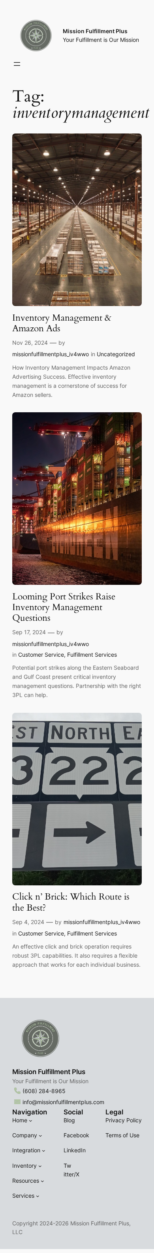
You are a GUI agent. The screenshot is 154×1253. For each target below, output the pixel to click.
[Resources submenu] (42, 1181)
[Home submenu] (30, 1120)
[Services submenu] (37, 1196)
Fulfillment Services (92, 654)
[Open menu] (17, 64)
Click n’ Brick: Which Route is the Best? (71, 902)
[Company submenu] (40, 1135)
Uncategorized (116, 354)
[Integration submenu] (43, 1150)
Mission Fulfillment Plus (95, 31)
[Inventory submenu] (40, 1165)
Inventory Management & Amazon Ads (61, 323)
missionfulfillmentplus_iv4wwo (50, 354)
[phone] (17, 1091)
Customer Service (41, 654)
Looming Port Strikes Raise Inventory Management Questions (63, 607)
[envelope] (17, 1102)
